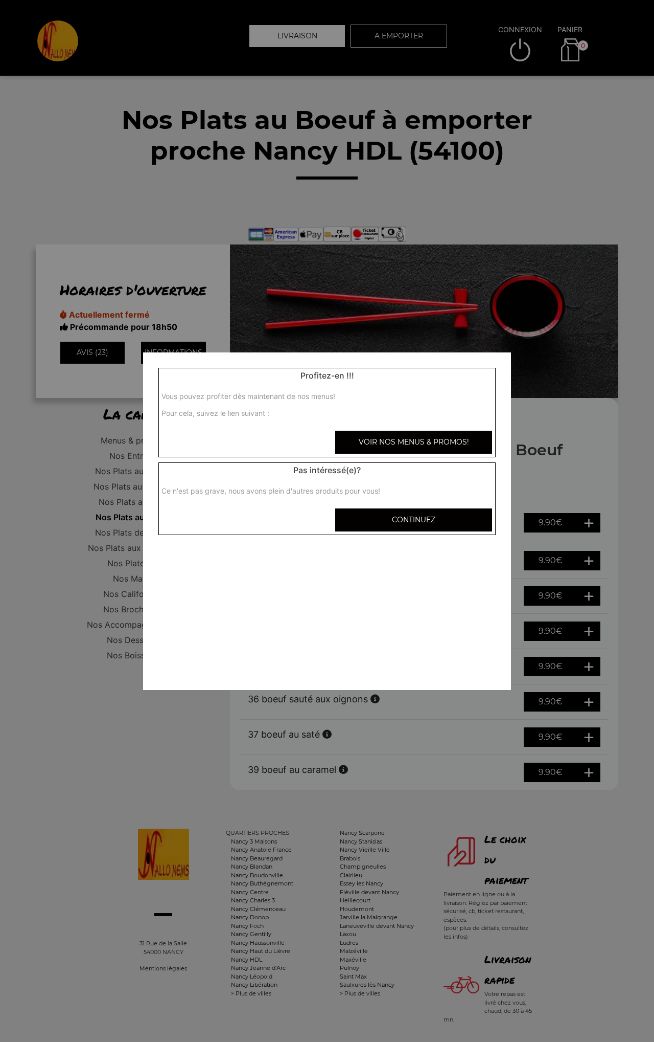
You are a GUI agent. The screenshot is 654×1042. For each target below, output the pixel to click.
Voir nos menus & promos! (414, 442)
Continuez (413, 519)
